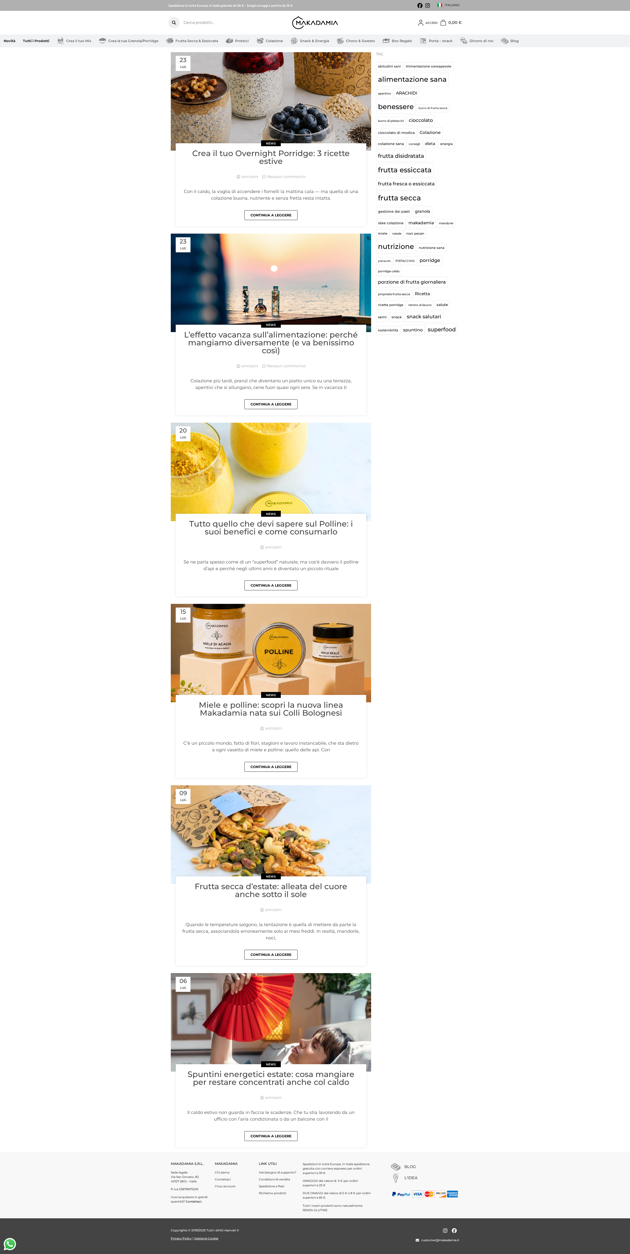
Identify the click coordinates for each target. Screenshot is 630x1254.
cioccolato (421, 120)
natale (396, 233)
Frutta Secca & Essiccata (196, 41)
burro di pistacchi (391, 121)
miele (382, 233)
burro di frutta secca (433, 108)
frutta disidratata (401, 156)
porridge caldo (389, 271)
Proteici (242, 41)
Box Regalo (402, 41)
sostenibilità (388, 330)
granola (422, 211)
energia (446, 144)
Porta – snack (441, 41)
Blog (514, 41)
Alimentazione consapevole (428, 66)
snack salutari (424, 317)
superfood (442, 329)
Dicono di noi (481, 41)
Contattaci (193, 1201)
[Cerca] (174, 22)
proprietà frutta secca (394, 294)
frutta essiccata (405, 170)
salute (442, 304)
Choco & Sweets (360, 41)
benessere (396, 106)
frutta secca (399, 197)
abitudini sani (389, 66)
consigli (414, 144)
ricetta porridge (390, 305)
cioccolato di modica (396, 132)
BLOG (410, 1166)
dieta (430, 143)
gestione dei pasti (394, 211)
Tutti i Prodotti (36, 41)
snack (397, 317)
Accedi (431, 23)
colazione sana (391, 144)
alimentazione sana (412, 79)
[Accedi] (421, 23)
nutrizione (396, 246)
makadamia (421, 222)
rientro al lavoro (420, 305)
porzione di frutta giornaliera (412, 282)
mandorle (446, 223)
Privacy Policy (181, 1238)
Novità (10, 41)
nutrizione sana (431, 248)
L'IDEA (411, 1177)
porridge (430, 260)
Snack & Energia (314, 41)
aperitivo (384, 93)
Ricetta (422, 293)
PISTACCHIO (405, 261)
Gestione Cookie (206, 1238)
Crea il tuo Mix (78, 41)
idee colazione (391, 223)
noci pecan (415, 233)
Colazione (274, 41)
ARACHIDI (406, 93)
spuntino (413, 329)
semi (382, 317)
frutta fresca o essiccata (406, 184)
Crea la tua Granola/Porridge (133, 41)
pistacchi (384, 261)
